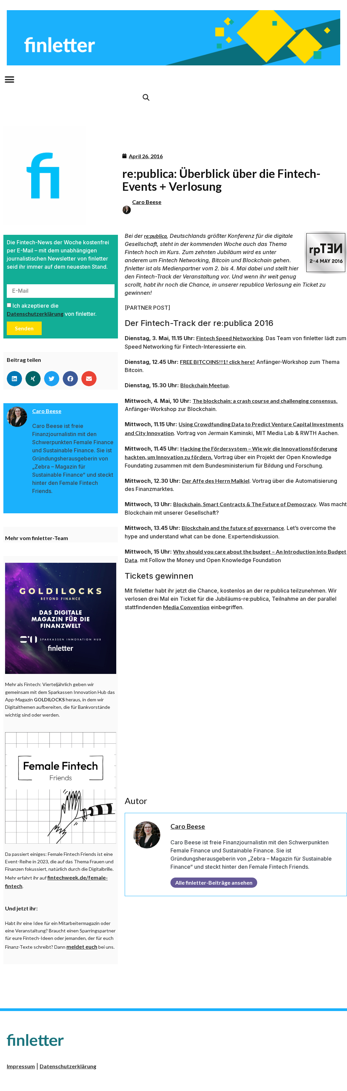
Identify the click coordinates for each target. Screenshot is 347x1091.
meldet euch (81, 946)
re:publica (155, 235)
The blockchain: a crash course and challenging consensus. (265, 400)
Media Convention (186, 607)
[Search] (146, 97)
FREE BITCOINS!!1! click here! (217, 361)
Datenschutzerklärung (35, 313)
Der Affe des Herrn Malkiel (215, 480)
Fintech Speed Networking (229, 338)
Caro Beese (146, 202)
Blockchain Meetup (204, 385)
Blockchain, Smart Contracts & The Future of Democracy (244, 504)
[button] (9, 79)
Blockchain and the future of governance (233, 527)
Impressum (21, 1066)
